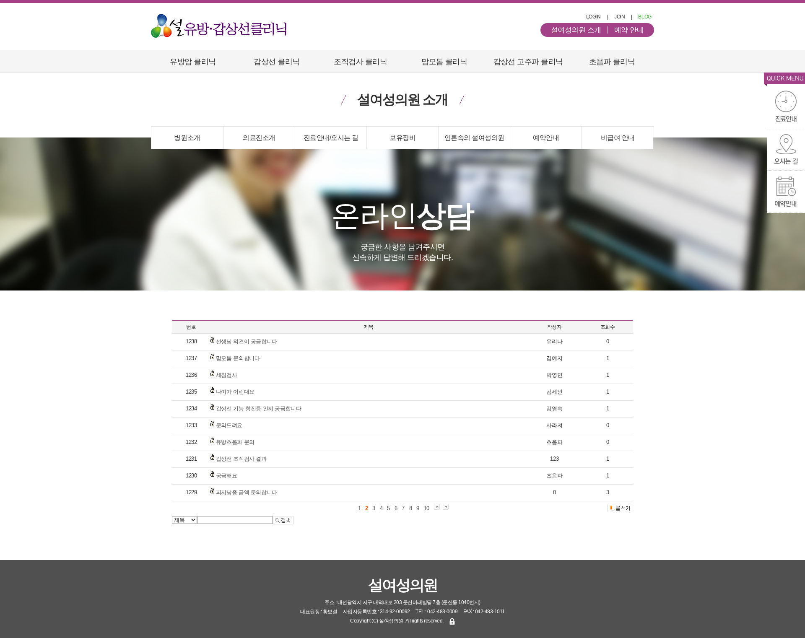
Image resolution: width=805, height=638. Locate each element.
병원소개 (187, 137)
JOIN (619, 17)
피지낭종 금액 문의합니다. (247, 492)
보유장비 (402, 137)
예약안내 (546, 137)
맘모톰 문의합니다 (238, 358)
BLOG (645, 17)
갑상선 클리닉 (276, 61)
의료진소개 (259, 137)
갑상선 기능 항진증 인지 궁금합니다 (258, 408)
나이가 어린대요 (235, 392)
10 (426, 508)
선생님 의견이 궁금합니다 (246, 341)
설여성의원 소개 (576, 30)
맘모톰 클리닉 (444, 61)
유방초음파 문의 (235, 442)
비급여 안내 (618, 137)
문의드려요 (229, 425)
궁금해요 (226, 475)
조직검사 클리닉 (360, 61)
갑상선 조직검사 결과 (241, 459)
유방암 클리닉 (193, 61)
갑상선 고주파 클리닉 (528, 61)
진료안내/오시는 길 (331, 137)
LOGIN (593, 17)
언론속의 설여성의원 (474, 137)
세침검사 (226, 375)
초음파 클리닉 (612, 61)
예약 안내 (629, 30)
